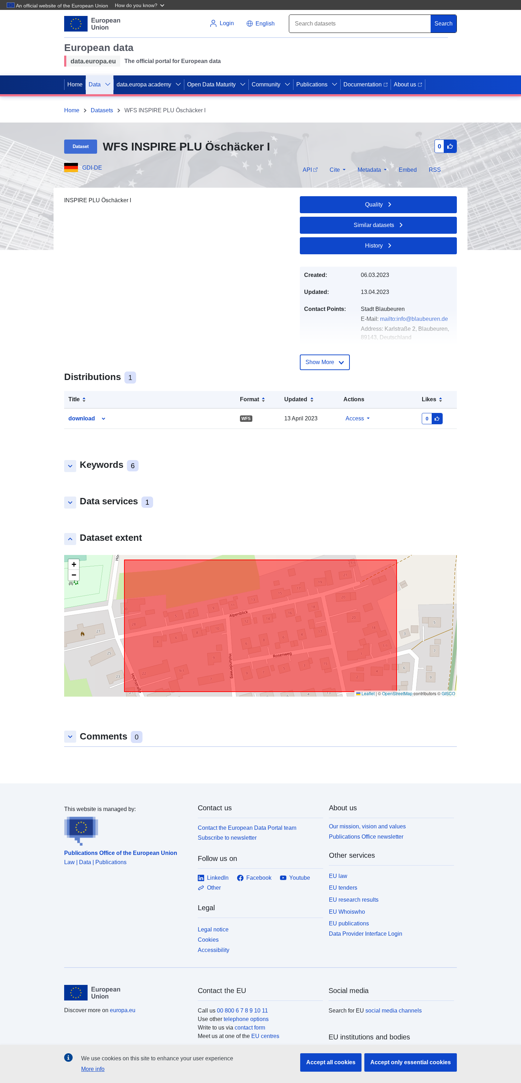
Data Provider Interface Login (365, 934)
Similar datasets (374, 225)
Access (355, 418)
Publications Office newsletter (366, 837)
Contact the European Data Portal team (247, 828)
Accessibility (213, 950)
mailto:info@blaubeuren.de (414, 319)
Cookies (208, 940)
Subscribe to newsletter (227, 838)
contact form (250, 1028)
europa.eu (122, 1010)
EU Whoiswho (347, 912)
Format (249, 399)
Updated (295, 399)
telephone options (246, 1019)
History (374, 246)
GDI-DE (92, 168)
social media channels (393, 1011)
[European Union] (127, 992)
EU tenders (343, 888)
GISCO (448, 693)
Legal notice (213, 929)
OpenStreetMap (397, 693)
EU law (338, 876)
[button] (140, 5)
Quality (374, 205)
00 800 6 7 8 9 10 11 (242, 1011)
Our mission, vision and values (367, 826)
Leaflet (367, 693)
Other (214, 888)
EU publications (349, 923)
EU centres (265, 1036)
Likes (429, 399)
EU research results (354, 900)
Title (74, 399)
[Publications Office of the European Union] (126, 829)
